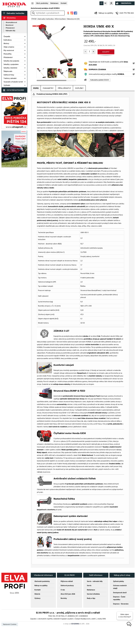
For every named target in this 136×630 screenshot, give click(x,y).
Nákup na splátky (106, 13)
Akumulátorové (11, 22)
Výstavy (37, 598)
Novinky (64, 598)
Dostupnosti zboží (120, 592)
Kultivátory (8, 40)
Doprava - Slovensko (121, 604)
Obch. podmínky (42, 3)
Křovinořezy (11, 18)
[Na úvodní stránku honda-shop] (14, 4)
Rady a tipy (91, 598)
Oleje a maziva (9, 47)
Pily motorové (9, 50)
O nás (63, 589)
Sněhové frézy (9, 74)
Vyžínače (7, 85)
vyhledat (34, 13)
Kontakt (64, 3)
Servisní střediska (93, 594)
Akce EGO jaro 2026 (68, 594)
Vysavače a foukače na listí (13, 81)
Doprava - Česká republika (119, 598)
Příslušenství (10, 28)
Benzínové (9, 25)
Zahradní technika (15, 13)
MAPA (68, 13)
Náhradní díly (10, 30)
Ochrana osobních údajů (120, 587)
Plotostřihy (8, 54)
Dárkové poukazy (67, 585)
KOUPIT (105, 51)
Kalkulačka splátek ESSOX (99, 80)
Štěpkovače (8, 71)
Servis (89, 585)
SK (105, 3)
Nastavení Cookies (9, 624)
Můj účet (111, 3)
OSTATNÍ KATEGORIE (15, 90)
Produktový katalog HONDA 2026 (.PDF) (52, 94)
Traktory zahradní (10, 78)
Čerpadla (7, 36)
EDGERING (75, 623)
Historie (37, 594)
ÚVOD (33, 19)
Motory (6, 43)
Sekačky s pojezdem (11, 64)
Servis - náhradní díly (95, 581)
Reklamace (54, 3)
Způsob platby (118, 581)
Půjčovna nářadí (67, 581)
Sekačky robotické (10, 68)
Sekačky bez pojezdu (11, 61)
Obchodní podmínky (42, 581)
